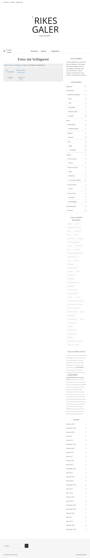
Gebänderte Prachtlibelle (74, 365)
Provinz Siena (71, 193)
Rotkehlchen (73, 401)
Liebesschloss (72, 384)
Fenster (76, 362)
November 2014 (71, 509)
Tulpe (80, 408)
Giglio (70, 171)
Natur (68, 120)
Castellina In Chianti (79, 357)
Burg (69, 231)
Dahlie (70, 360)
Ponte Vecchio (77, 394)
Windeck (71, 116)
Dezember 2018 (71, 444)
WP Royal (14, 554)
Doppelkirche (68, 362)
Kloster (70, 271)
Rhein (82, 311)
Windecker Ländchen (75, 341)
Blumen (71, 137)
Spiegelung (81, 406)
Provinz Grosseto (72, 167)
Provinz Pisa (75, 396)
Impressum (19, 2)
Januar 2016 (70, 481)
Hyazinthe (81, 370)
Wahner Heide (73, 111)
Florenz (71, 163)
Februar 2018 (70, 448)
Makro (85, 384)
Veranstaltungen (71, 206)
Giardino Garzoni (69, 367)
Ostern (70, 297)
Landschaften (71, 124)
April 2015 (69, 489)
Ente (71, 362)
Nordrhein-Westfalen (73, 94)
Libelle (84, 382)
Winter (71, 413)
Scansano (68, 404)
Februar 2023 (70, 424)
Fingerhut (79, 362)
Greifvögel (73, 150)
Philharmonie (72, 394)
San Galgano (72, 322)
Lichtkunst (68, 384)
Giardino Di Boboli (81, 365)
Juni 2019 (69, 436)
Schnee (75, 404)
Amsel (70, 355)
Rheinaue (75, 399)
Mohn (73, 387)
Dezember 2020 (71, 428)
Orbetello (77, 391)
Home (6, 65)
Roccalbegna (83, 399)
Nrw (75, 391)
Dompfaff (81, 360)
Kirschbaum (74, 379)
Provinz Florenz (72, 159)
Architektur (73, 355)
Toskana (68, 155)
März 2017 (69, 456)
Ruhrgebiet (72, 107)
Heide (69, 249)
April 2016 (69, 473)
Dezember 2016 (71, 468)
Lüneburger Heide (74, 282)
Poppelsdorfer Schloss (76, 301)
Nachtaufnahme (73, 293)
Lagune (77, 382)
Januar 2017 (70, 464)
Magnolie (82, 384)
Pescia (84, 391)
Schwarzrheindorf (82, 404)
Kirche (71, 379)
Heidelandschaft (73, 128)
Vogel (73, 411)
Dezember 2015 (71, 485)
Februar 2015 (70, 497)
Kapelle (67, 375)
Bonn (10, 78)
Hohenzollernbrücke (75, 253)
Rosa (67, 401)
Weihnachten (72, 333)
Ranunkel (70, 399)
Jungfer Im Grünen (79, 372)
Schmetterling (72, 404)
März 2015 (69, 493)
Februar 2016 (70, 477)
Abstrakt (67, 355)
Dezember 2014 (71, 505)
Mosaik (83, 387)
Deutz (77, 360)
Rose (69, 401)
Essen (75, 235)
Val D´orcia (83, 408)
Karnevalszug (72, 267)
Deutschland (70, 90)
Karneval (70, 210)
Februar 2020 (70, 432)
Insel (69, 260)
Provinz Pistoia (71, 185)
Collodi (67, 360)
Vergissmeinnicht (69, 411)
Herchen (77, 249)
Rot (70, 401)
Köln (70, 103)
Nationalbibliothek (77, 389)
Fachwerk (73, 362)
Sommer (67, 406)
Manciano (68, 387)
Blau (82, 355)
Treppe (78, 408)
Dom (69, 235)
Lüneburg (71, 278)
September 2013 (71, 529)
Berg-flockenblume (78, 355)
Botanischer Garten (74, 227)
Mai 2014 (69, 517)
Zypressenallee (80, 413)
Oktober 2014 (70, 513)
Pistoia (71, 189)
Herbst (75, 367)
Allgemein (69, 86)
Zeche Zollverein (73, 344)
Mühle (67, 389)
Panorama (81, 391)
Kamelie (83, 372)
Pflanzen (70, 133)
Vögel (70, 146)
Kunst (73, 382)
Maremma (72, 176)
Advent (70, 224)
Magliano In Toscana (78, 384)
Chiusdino (72, 197)
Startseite (6, 2)
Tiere (68, 142)
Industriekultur (73, 257)
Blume (67, 357)
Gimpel (73, 367)
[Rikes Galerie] (45, 25)
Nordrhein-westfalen (70, 391)
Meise (71, 387)
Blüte (70, 357)
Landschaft (71, 275)
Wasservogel (81, 411)
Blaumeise (84, 355)
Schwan (78, 404)
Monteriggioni (73, 202)
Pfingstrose (68, 394)
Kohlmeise (82, 379)
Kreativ (71, 382)
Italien (76, 260)
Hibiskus (67, 370)
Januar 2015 (70, 501)
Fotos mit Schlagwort (15, 65)
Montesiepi (80, 387)
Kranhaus (68, 382)
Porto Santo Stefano (75, 180)
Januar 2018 (70, 452)
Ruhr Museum (72, 319)
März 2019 (69, 440)
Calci (75, 357)
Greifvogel (79, 246)
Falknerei (71, 238)
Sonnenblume (71, 406)
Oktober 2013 (70, 525)
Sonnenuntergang (77, 406)
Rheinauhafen (79, 399)
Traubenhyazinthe (74, 408)
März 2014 (69, 521)
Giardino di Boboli (74, 242)
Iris (72, 372)
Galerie (13, 2)
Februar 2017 (70, 460)
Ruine (82, 319)
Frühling (68, 365)
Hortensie (77, 370)
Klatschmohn (78, 379)
